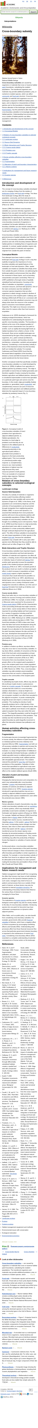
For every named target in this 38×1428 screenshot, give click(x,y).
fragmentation (6, 110)
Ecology (4, 1221)
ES (31, 1)
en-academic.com (8, 3)
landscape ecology (8, 193)
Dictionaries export (5, 1394)
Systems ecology (7, 1224)
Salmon (23, 829)
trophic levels (6, 573)
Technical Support (11, 1391)
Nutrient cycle (7, 1348)
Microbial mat (7, 1332)
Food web (5, 1278)
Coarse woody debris (9, 604)
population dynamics (23, 887)
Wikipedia (19, 17)
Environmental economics (10, 1236)
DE (27, 1)
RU (23, 1)
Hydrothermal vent (8, 1294)
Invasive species (27, 789)
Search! (33, 12)
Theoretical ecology (9, 1375)
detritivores (6, 567)
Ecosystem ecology (9, 1317)
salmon (11, 822)
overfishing (33, 806)
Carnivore (5, 1352)
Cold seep (5, 1307)
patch (4, 87)
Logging (12, 784)
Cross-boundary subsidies (11, 1263)
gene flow (22, 762)
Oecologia (13, 1173)
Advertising (19, 1391)
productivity (28, 384)
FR (35, 1)
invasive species (20, 900)
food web (16, 96)
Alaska (15, 817)
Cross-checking (29, 1252)
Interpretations (10, 21)
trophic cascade (15, 686)
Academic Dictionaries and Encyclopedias (18, 8)
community (5, 96)
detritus (15, 229)
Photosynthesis (8, 1367)
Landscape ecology (8, 1218)
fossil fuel (5, 587)
